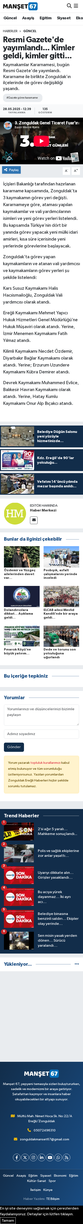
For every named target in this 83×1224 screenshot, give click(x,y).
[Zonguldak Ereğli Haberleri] (20, 6)
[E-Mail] (34, 520)
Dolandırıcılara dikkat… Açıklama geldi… (18, 613)
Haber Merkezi (43, 510)
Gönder (14, 747)
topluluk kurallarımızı (45, 762)
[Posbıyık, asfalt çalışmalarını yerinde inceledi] (61, 557)
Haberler (10, 31)
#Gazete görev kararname (22, 97)
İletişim (35, 1190)
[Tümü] (77, 964)
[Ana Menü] (76, 6)
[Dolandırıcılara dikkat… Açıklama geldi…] (22, 596)
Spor (52, 1181)
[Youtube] (50, 1157)
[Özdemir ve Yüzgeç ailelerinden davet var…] (22, 557)
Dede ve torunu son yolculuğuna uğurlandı (60, 653)
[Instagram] (33, 1157)
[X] (25, 1157)
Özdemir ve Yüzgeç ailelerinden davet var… (19, 574)
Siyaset (64, 18)
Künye (48, 1190)
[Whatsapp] (58, 1157)
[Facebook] (17, 1157)
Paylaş (14, 170)
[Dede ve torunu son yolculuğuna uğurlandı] (61, 636)
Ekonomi (60, 1175)
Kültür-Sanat (36, 1181)
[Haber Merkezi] (15, 513)
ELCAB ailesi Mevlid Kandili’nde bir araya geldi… (61, 613)
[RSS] (66, 1157)
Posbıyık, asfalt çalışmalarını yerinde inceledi (60, 574)
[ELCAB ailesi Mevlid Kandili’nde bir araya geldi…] (61, 596)
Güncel (10, 18)
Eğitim (45, 18)
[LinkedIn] (41, 1157)
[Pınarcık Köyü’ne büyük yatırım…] (22, 636)
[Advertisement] (41, 1016)
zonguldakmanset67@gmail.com (44, 1139)
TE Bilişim (52, 1199)
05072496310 (45, 1130)
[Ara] (69, 6)
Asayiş (28, 18)
